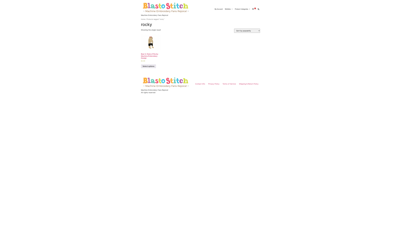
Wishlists (228, 9)
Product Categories (241, 9)
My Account (219, 9)
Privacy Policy (213, 84)
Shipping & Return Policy (248, 84)
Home (143, 19)
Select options (148, 66)
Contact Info (200, 84)
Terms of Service (229, 84)
